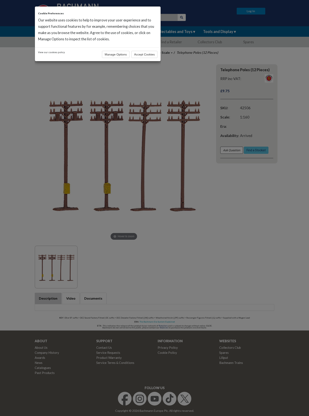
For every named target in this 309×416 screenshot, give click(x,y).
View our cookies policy (51, 52)
